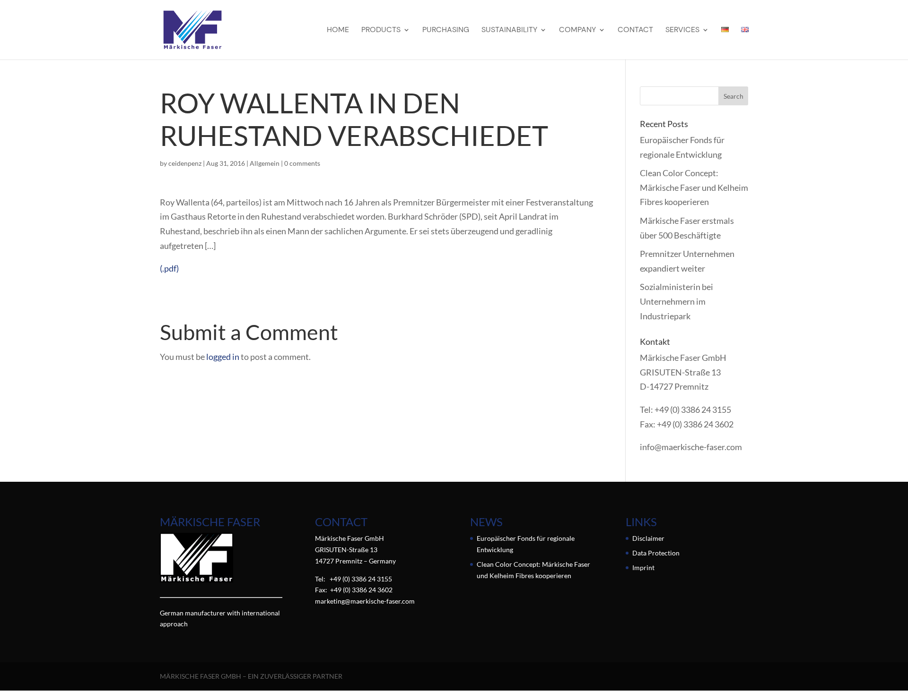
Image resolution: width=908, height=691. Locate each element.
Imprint (643, 567)
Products (381, 30)
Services (682, 30)
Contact (635, 30)
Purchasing (445, 30)
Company (577, 30)
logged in (222, 356)
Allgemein (264, 163)
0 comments (302, 163)
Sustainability (509, 30)
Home (338, 30)
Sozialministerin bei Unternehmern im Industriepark (676, 301)
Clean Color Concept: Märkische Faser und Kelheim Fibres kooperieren (694, 187)
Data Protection (656, 553)
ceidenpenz (184, 163)
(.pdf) (169, 268)
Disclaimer (648, 538)
